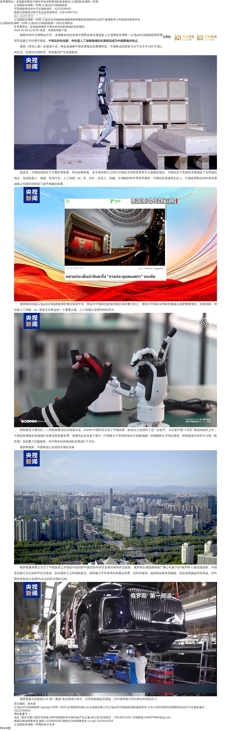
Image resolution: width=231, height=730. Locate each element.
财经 (91, 19)
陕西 (80, 19)
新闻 (75, 19)
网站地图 (5, 728)
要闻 (70, 19)
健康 (107, 19)
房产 (102, 19)
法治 (97, 19)
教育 (113, 19)
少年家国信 (122, 19)
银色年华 (134, 19)
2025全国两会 (64, 23)
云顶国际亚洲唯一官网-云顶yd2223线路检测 (40, 5)
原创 (86, 19)
